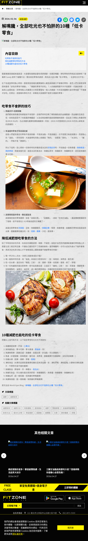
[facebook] (59, 20)
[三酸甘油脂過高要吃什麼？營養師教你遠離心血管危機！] (63, 453)
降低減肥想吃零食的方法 (15, 61)
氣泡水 (35, 369)
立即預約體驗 (71, 487)
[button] (3, 455)
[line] (65, 20)
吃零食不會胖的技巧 (13, 58)
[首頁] (3, 8)
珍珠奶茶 (51, 147)
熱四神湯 (9, 150)
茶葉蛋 (21, 227)
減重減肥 (23, 19)
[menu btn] (84, 2)
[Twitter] (77, 20)
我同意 (70, 527)
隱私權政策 (17, 533)
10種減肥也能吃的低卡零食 (16, 63)
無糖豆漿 (46, 227)
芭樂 (33, 231)
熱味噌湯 (80, 147)
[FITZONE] (11, 3)
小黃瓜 (26, 346)
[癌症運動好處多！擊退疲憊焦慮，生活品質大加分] (25, 453)
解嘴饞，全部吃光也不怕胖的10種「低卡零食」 (44, 385)
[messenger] (71, 20)
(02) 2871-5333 (69, 513)
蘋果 (38, 231)
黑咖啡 (37, 349)
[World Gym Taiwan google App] (54, 497)
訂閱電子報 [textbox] (12, 505)
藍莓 (33, 359)
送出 (79, 505)
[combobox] (12, 505)
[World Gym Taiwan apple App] (75, 497)
